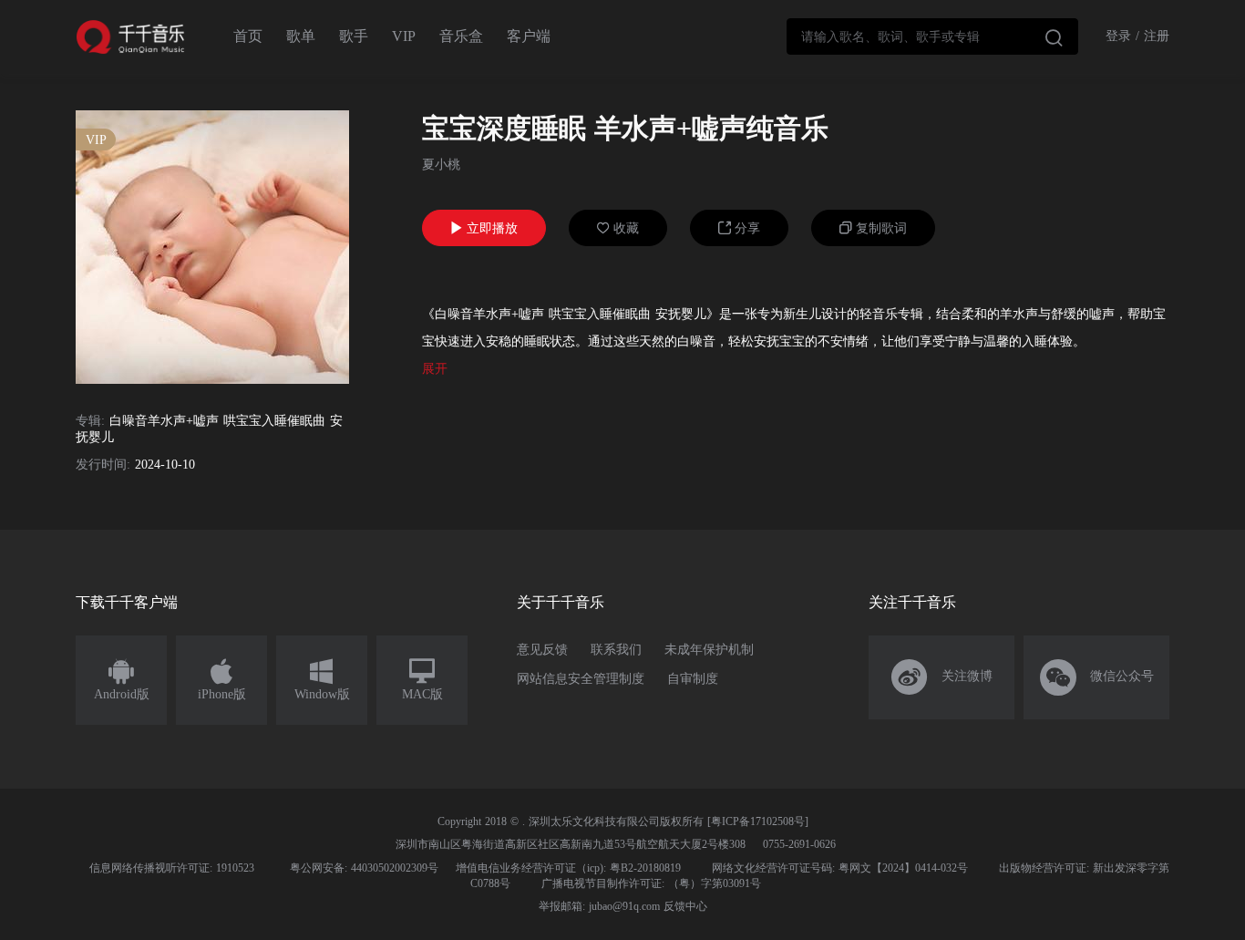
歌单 (300, 36)
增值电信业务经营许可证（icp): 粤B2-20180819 (568, 868)
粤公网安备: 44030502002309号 (364, 868)
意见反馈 (542, 649)
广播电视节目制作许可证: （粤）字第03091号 (651, 883)
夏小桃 (441, 164)
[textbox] (932, 36)
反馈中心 (685, 906)
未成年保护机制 (709, 649)
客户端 (528, 36)
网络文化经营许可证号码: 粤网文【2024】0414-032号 (840, 868)
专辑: (90, 421)
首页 (247, 36)
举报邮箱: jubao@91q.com (599, 906)
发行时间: (103, 464)
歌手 (353, 36)
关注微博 (942, 677)
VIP (404, 36)
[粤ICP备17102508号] (757, 821)
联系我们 (616, 649)
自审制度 (692, 679)
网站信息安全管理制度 (580, 679)
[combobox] (932, 36)
